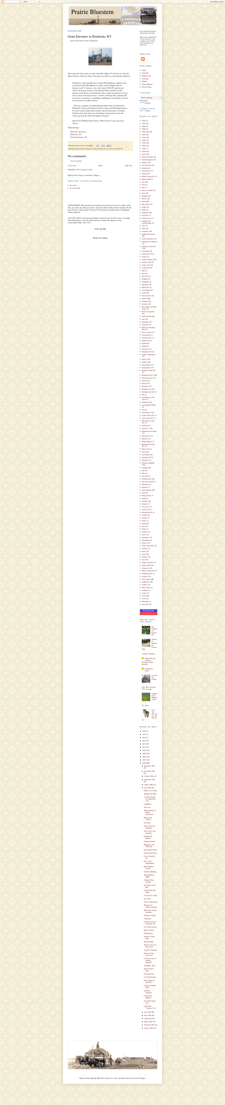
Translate (147, 103)
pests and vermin (147, 482)
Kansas (144, 383)
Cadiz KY (145, 215)
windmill (145, 590)
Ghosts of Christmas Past (148, 328)
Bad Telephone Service (149, 867)
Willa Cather (146, 587)
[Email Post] (97, 146)
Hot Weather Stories (150, 850)
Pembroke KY (119, 149)
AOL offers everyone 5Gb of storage (149, 688)
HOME (103, 229)
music (144, 452)
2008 (144, 757)
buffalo (144, 210)
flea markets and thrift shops (149, 308)
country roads (146, 262)
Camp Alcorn (146, 218)
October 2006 (149, 776)
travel (144, 554)
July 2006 (147, 788)
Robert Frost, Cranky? (148, 818)
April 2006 (148, 1018)
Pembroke (115, 73)
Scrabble (145, 515)
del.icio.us (147, 807)
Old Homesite (148, 933)
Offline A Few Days (150, 790)
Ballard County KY (148, 176)
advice (144, 154)
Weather (144, 81)
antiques (144, 162)
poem (143, 493)
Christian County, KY (78, 137)
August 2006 (148, 784)
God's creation (146, 332)
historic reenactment (148, 354)
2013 (144, 741)
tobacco (144, 543)
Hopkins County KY (148, 370)
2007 (144, 760)
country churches (147, 259)
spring (144, 523)
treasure (144, 557)
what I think (146, 579)
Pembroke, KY (75, 134)
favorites (145, 304)
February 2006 (149, 1025)
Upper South (146, 565)
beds (143, 187)
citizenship (145, 251)
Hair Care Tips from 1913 (149, 954)
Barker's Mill (146, 179)
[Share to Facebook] (108, 146)
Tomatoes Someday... (148, 991)
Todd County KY (147, 546)
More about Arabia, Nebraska (150, 911)
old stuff (144, 476)
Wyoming (145, 601)
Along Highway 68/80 (149, 876)
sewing (144, 518)
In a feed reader (75, 188)
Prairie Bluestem (92, 11)
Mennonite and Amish (149, 431)
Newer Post (72, 165)
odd (143, 470)
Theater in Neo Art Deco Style (150, 946)
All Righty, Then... (150, 965)
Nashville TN (146, 457)
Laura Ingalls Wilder (149, 405)
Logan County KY (148, 415)
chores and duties (147, 239)
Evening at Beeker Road (150, 986)
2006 (144, 763)
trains (143, 551)
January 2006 (149, 1028)
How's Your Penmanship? (149, 862)
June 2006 (147, 1012)
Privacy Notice (147, 87)
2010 (144, 750)
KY (143, 395)
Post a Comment (76, 161)
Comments (147, 918)
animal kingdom (147, 159)
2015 (144, 734)
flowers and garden (148, 311)
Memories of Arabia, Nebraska (150, 906)
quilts (143, 498)
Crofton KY (146, 268)
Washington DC (147, 573)
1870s (144, 123)
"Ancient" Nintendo (148, 654)
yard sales (145, 604)
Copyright (145, 78)
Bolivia (144, 198)
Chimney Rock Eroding (149, 881)
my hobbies (145, 454)
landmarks (145, 402)
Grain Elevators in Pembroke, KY (150, 923)
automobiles (146, 171)
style (143, 526)
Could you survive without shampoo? (150, 960)
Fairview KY (146, 296)
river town (145, 507)
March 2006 (148, 1021)
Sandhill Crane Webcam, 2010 (154, 696)
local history (110, 149)
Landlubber (147, 804)
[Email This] (101, 146)
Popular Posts (146, 76)
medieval (145, 425)
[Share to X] (106, 146)
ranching (145, 501)
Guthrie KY (146, 340)
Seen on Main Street (150, 902)
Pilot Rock (145, 484)
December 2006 (149, 766)
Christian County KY (85, 149)
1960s (144, 146)
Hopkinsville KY (147, 375)
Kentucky (145, 386)
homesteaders (146, 367)
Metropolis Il (146, 436)
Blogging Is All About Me (149, 845)
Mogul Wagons (147, 441)
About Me (145, 73)
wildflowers (146, 582)
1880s (144, 126)
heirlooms (145, 349)
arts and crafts (146, 165)
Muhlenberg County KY (148, 445)
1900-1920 (145, 132)
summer (144, 532)
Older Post (128, 165)
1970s (144, 148)
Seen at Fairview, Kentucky (149, 827)
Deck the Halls (149, 942)
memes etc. (145, 428)
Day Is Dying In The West (149, 981)
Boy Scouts (145, 204)
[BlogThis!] (104, 146)
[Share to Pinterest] (110, 146)
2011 (144, 747)
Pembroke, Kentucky (78, 131)
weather (144, 576)
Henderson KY (147, 352)
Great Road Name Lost (150, 1002)
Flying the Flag (149, 974)
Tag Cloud (147, 899)
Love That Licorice (150, 927)
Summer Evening (149, 915)
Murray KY (146, 449)
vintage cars (146, 568)
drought (144, 279)
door (143, 273)
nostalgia (145, 468)
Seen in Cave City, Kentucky (150, 832)
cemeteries (145, 231)
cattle (143, 228)
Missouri (145, 439)
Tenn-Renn (145, 540)
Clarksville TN (147, 254)
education (145, 284)
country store (146, 265)
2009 (144, 753)
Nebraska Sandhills (148, 463)
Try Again (145, 705)
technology (145, 537)
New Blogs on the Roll (150, 886)
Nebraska (145, 460)
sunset (144, 534)
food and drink (147, 316)
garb (143, 319)
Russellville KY (147, 512)
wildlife (144, 585)
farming (94, 149)
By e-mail (73, 185)
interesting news (147, 378)
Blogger (142, 1078)
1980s (144, 151)
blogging (145, 196)
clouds (144, 257)
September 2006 (149, 779)
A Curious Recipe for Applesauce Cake (150, 799)
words (144, 596)
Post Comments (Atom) (85, 169)
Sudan (144, 529)
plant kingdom (146, 490)
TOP (96, 229)
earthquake (145, 282)
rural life (145, 509)
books (144, 201)
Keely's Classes (149, 930)
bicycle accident (147, 190)
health (144, 346)
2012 (144, 744)
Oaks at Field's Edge (149, 970)
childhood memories (148, 234)
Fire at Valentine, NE (149, 857)
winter (144, 593)
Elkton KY (145, 287)
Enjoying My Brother (148, 837)
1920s (144, 134)
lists (143, 410)
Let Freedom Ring (150, 977)
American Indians (148, 157)
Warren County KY (148, 571)
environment (146, 290)
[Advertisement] (95, 196)
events (144, 293)
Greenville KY (147, 338)
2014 (144, 737)
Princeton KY (146, 495)
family (144, 298)
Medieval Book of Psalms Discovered (150, 812)
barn (143, 182)
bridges (144, 207)
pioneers (144, 487)
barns (143, 185)
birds (143, 193)
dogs (143, 270)
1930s (144, 137)
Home (101, 165)
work (143, 598)
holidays (144, 362)
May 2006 (147, 1015)
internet (144, 381)
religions (145, 504)
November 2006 (149, 771)
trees (143, 559)
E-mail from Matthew (148, 997)
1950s (144, 143)
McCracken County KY (148, 422)
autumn (144, 173)
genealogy (145, 322)
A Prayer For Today (150, 895)
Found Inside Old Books (149, 891)
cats (143, 226)
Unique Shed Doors (150, 853)
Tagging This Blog (150, 794)
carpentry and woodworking (146, 222)
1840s (144, 121)
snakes (144, 520)
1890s (144, 129)
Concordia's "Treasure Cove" (150, 1007)
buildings (145, 212)
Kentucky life (102, 149)
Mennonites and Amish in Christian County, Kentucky (148, 661)
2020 (144, 731)
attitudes (144, 168)
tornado (144, 548)
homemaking (146, 365)
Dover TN (145, 276)
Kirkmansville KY (148, 392)
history (144, 359)
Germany (145, 325)
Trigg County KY (148, 562)
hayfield (144, 343)
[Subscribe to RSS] (142, 60)
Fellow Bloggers (147, 84)
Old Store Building (150, 872)
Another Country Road (149, 937)
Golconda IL (146, 335)
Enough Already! (149, 841)
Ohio (143, 473)
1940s (144, 140)
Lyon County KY (147, 418)
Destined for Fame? (149, 670)
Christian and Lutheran (149, 241)
